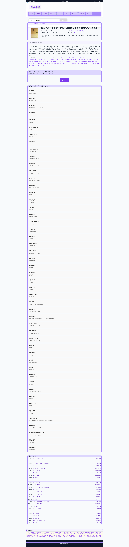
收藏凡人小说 (65, 1)
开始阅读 (84, 31)
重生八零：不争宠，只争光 (39, 23)
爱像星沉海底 (35, 465)
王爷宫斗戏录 (60, 533)
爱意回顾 (44, 535)
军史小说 (60, 13)
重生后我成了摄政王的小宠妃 (69, 535)
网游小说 (67, 13)
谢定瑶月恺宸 (98, 480)
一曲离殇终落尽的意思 (89, 533)
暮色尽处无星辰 (36, 461)
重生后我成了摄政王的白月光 (43, 533)
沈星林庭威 (98, 465)
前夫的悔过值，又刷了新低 (63, 59)
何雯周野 (99, 508)
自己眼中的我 (94, 535)
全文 (74, 32)
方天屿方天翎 (98, 458)
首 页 (31, 13)
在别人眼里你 (72, 532)
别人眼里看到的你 (65, 532)
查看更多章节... (64, 80)
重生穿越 (45, 13)
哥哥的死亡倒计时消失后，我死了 (39, 458)
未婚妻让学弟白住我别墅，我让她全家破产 (41, 463)
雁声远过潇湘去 (36, 513)
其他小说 (89, 13)
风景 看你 (34, 533)
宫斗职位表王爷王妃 (80, 532)
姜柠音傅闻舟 (98, 494)
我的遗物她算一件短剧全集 (90, 532)
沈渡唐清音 (98, 513)
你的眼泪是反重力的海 (37, 494)
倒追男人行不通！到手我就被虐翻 (70, 58)
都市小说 (52, 13)
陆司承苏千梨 (98, 470)
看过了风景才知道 (37, 535)
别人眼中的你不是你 (53, 533)
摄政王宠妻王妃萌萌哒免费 (51, 535)
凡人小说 (30, 23)
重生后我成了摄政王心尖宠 (69, 533)
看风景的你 (60, 535)
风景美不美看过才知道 (80, 533)
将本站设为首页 (32, 1)
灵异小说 (82, 13)
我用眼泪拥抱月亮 (36, 470)
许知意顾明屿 (98, 484)
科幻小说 (74, 13)
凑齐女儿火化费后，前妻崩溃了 (39, 480)
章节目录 (79, 31)
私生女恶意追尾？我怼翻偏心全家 (87, 58)
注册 (100, 1)
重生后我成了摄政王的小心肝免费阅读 (83, 535)
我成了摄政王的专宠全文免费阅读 (43, 532)
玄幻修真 (38, 13)
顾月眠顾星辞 (98, 461)
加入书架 (73, 31)
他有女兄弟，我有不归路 (38, 508)
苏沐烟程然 (98, 463)
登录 (95, 1)
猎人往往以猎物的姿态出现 (55, 532)
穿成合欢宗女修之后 (31, 532)
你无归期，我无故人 (37, 484)
